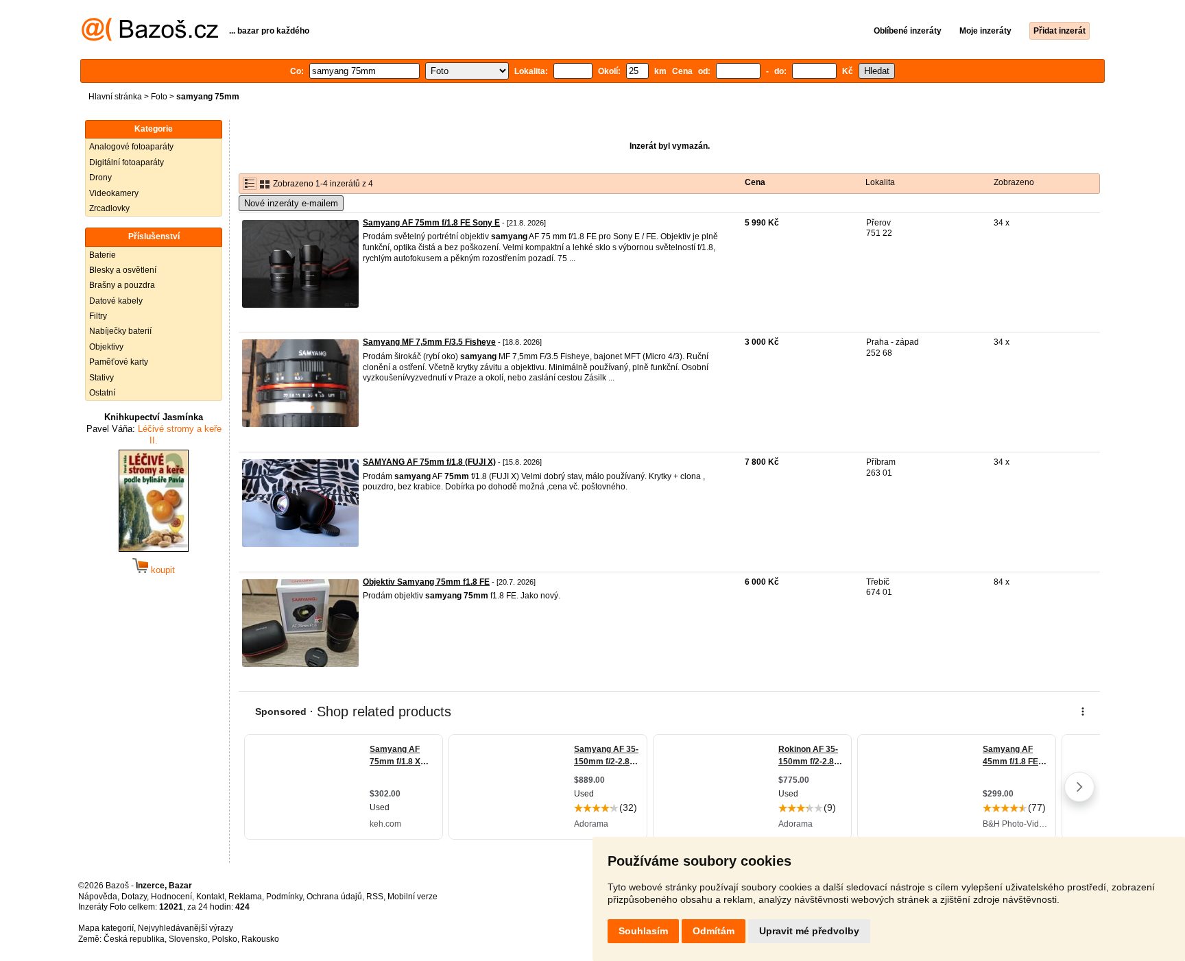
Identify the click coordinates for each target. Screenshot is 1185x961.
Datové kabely (116, 301)
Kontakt (210, 896)
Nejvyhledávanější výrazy (185, 928)
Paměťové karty (118, 362)
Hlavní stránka (115, 96)
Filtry (98, 316)
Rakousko (260, 939)
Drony (100, 177)
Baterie (102, 255)
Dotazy (134, 896)
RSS (374, 896)
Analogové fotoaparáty (131, 146)
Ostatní (102, 393)
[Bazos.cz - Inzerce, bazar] (150, 38)
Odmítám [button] (713, 930)
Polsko (224, 939)
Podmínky (284, 896)
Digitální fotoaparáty (126, 162)
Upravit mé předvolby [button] (809, 930)
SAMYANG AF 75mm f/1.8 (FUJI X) (429, 462)
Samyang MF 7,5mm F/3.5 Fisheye (429, 342)
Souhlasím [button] (643, 930)
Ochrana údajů (334, 896)
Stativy (101, 377)
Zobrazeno (1014, 182)
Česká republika (134, 939)
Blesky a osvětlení (122, 270)
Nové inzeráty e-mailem (291, 203)
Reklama (245, 896)
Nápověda (97, 896)
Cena (755, 182)
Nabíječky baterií (120, 331)
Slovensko (188, 939)
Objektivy (106, 347)
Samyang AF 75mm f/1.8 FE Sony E (431, 223)
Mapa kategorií (106, 928)
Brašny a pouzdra (122, 285)
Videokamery (114, 193)
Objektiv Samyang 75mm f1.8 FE (426, 582)
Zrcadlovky (109, 208)
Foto (159, 96)
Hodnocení (171, 896)
